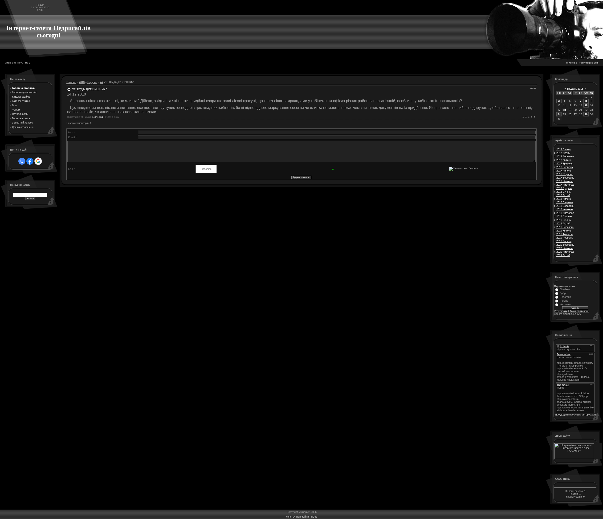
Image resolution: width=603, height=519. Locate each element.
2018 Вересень (565, 205)
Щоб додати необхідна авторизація (575, 414)
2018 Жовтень (564, 209)
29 (586, 114)
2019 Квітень (563, 230)
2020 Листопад (565, 251)
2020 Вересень (565, 244)
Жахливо (565, 304)
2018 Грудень (564, 216)
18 (564, 109)
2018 (82, 82)
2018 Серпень (564, 202)
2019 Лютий (563, 223)
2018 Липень (563, 198)
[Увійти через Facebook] (29, 161)
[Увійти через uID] (21, 161)
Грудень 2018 (575, 88)
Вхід (596, 62)
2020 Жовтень (564, 248)
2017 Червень (564, 167)
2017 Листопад (565, 184)
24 (101, 82)
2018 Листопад (565, 213)
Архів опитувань (579, 311)
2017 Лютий (563, 153)
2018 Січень (563, 191)
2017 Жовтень (564, 181)
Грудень (92, 82)
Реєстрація (585, 62)
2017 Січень (563, 149)
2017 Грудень (564, 188)
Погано (564, 300)
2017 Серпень (564, 174)
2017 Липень (563, 170)
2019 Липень (563, 241)
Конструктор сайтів (297, 516)
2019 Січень (563, 220)
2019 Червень (564, 237)
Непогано (565, 296)
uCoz (314, 516)
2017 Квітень (563, 160)
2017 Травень (564, 163)
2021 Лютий (563, 255)
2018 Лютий (563, 195)
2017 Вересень (565, 177)
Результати (560, 311)
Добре (563, 293)
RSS (27, 62)
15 (586, 105)
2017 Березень (565, 156)
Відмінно (565, 289)
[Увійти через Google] (38, 161)
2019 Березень (565, 227)
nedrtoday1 (97, 117)
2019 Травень (564, 234)
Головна (570, 62)
